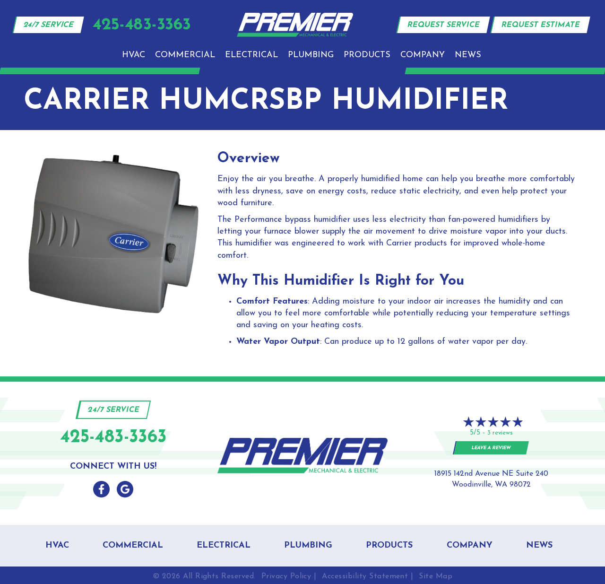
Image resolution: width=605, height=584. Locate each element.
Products (367, 55)
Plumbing (311, 55)
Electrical (251, 55)
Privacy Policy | (289, 576)
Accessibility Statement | (367, 576)
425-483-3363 (113, 437)
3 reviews (500, 433)
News (468, 55)
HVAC (133, 55)
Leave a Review (491, 448)
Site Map (435, 576)
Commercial (185, 55)
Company (422, 55)
